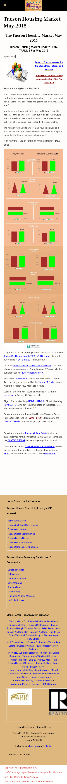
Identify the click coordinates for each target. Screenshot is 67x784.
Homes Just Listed (17, 520)
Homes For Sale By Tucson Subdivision (33, 680)
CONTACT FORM (12, 421)
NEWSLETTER (10, 405)
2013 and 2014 (25, 359)
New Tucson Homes (41, 677)
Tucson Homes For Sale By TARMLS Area (30, 660)
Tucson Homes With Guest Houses (39, 656)
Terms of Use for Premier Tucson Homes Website (29, 781)
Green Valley (14, 591)
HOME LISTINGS (36, 401)
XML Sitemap (49, 684)
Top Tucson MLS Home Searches (40, 621)
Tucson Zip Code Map (17, 632)
